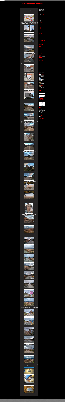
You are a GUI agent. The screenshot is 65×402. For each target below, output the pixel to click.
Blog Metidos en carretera (41, 60)
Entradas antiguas (36, 397)
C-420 (42, 33)
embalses (40, 35)
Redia (39, 40)
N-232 (24, 395)
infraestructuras (44, 36)
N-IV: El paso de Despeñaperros (42, 74)
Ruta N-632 (40, 55)
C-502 (43, 33)
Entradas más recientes (22, 397)
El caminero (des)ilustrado (41, 62)
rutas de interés (26, 395)
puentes (42, 39)
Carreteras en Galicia (40, 52)
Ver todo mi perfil (43, 14)
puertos (44, 39)
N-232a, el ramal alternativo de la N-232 (27, 9)
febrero (40, 27)
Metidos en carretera (40, 57)
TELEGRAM (40, 46)
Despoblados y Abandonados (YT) (41, 63)
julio (40, 24)
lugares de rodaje (43, 37)
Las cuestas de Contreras (42, 85)
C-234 (41, 33)
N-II (42, 38)
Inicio (29, 397)
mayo (40, 25)
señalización (29, 395)
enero (40, 29)
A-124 (22, 395)
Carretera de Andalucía (40, 53)
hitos (23, 395)
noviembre (41, 22)
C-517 (44, 33)
